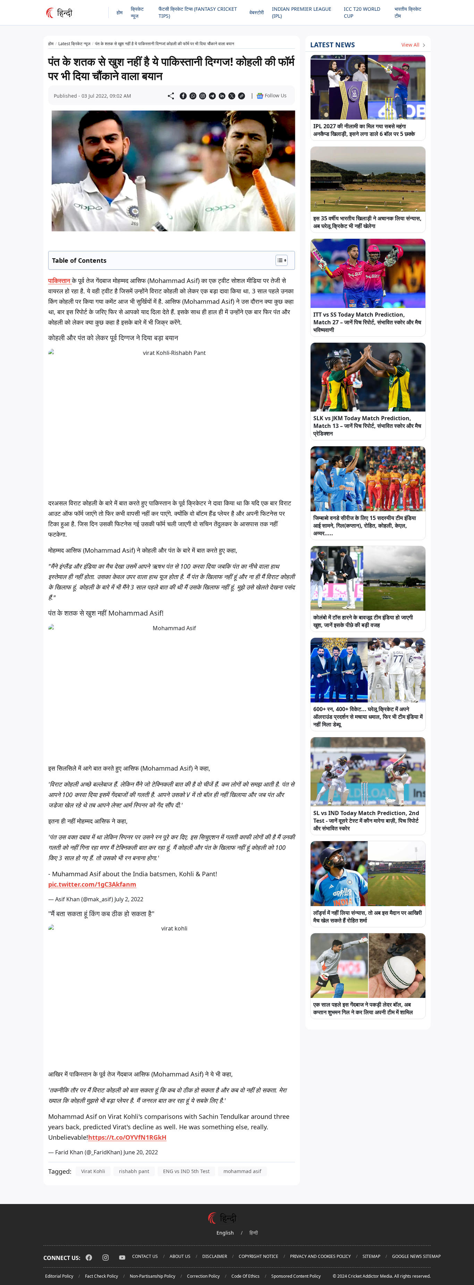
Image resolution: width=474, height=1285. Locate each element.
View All (411, 44)
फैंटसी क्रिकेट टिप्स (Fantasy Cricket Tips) (198, 12)
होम (119, 12)
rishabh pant (134, 1171)
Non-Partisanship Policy (152, 1276)
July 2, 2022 (129, 899)
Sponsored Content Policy (296, 1276)
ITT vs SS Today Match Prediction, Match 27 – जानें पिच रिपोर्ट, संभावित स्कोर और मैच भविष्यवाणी (367, 322)
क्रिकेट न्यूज (137, 12)
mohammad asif (242, 1171)
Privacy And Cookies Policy (320, 1256)
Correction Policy (203, 1276)
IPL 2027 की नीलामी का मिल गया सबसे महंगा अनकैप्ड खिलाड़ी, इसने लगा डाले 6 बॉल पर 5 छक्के (364, 130)
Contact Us (145, 1256)
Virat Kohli (93, 1171)
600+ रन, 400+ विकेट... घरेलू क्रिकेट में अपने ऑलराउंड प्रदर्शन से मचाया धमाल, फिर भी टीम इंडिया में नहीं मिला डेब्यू (368, 716)
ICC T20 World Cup (362, 12)
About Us (180, 1256)
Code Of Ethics (245, 1276)
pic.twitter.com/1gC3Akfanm (92, 884)
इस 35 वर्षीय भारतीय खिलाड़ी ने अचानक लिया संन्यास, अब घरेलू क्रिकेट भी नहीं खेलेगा (367, 222)
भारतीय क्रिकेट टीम (408, 12)
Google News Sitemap (416, 1256)
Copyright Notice (258, 1256)
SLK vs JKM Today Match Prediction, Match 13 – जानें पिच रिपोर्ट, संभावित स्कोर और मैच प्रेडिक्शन (367, 425)
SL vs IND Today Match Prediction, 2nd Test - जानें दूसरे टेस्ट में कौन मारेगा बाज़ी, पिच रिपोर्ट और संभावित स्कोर (366, 820)
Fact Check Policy (101, 1276)
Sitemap (371, 1256)
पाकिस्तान (60, 280)
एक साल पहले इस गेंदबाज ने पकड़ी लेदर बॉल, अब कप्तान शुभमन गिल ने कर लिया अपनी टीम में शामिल (363, 1008)
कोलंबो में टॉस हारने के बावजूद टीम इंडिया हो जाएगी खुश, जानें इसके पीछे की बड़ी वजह (363, 621)
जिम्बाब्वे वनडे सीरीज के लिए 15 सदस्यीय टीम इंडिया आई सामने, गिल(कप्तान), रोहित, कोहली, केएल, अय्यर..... (364, 525)
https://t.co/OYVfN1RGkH (127, 1137)
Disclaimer (214, 1256)
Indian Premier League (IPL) (301, 12)
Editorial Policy (59, 1276)
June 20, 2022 (141, 1152)
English (225, 1232)
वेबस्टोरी (256, 12)
